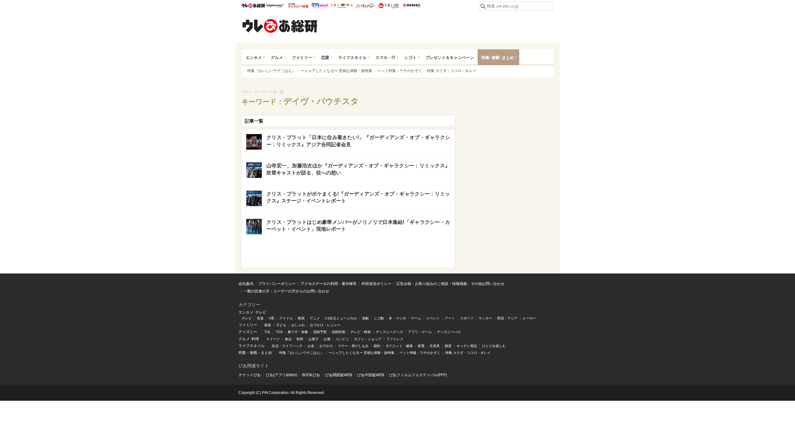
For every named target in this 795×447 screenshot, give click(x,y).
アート (450, 318)
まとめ (266, 352)
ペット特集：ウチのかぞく (399, 71)
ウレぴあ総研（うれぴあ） (280, 26)
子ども (281, 325)
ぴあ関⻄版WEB (338, 375)
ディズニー (247, 332)
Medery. (411, 5)
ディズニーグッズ (389, 332)
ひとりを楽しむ (494, 346)
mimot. (320, 5)
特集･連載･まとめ (497, 57)
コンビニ (342, 339)
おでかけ (326, 346)
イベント (433, 318)
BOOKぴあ (311, 375)
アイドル (286, 318)
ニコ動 (379, 318)
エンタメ (254, 57)
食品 (288, 339)
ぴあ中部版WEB (370, 375)
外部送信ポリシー (376, 284)
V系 (271, 318)
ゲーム (416, 318)
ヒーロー (529, 318)
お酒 (327, 339)
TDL (267, 332)
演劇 (365, 318)
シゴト (410, 57)
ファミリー (302, 57)
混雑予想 (320, 332)
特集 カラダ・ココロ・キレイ (451, 71)
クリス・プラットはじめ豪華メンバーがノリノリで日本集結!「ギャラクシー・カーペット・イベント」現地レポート (358, 225)
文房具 (434, 346)
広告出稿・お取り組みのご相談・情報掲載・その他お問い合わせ (450, 284)
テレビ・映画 (360, 332)
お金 (310, 346)
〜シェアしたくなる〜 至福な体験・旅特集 (336, 71)
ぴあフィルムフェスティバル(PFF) (418, 375)
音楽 (260, 318)
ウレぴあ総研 (253, 5)
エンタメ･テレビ (252, 312)
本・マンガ (397, 318)
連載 (253, 352)
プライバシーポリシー (277, 284)
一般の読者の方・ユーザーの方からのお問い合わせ (286, 291)
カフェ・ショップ (367, 339)
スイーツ (273, 339)
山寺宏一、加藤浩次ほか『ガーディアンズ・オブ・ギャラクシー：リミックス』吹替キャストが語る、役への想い (358, 169)
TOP (245, 92)
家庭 (267, 325)
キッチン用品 (467, 346)
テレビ (247, 318)
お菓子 (313, 339)
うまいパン (365, 5)
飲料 (300, 339)
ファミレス (394, 339)
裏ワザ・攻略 (298, 332)
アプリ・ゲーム (420, 332)
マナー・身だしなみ (353, 346)
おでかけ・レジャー (325, 325)
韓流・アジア (507, 318)
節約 (377, 346)
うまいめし (341, 5)
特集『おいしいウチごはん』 (271, 71)
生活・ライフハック (287, 346)
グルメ (277, 57)
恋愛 (325, 57)
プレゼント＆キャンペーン (449, 57)
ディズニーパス (449, 332)
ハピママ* (275, 5)
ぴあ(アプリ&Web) (281, 375)
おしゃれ (298, 325)
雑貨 (448, 346)
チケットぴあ (249, 375)
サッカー (485, 318)
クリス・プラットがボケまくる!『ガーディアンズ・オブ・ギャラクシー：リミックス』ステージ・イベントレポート (358, 197)
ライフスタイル (352, 57)
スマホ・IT (385, 57)
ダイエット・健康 (399, 346)
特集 (242, 352)
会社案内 (245, 284)
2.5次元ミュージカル (341, 318)
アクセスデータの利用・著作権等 (329, 284)
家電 (421, 346)
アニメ (315, 318)
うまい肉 (388, 5)
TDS (279, 332)
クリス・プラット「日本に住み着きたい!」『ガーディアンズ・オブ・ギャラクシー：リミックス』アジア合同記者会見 (358, 141)
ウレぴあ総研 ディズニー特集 (298, 5)
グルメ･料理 (248, 339)
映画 (301, 318)
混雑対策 (338, 332)
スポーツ (467, 318)
